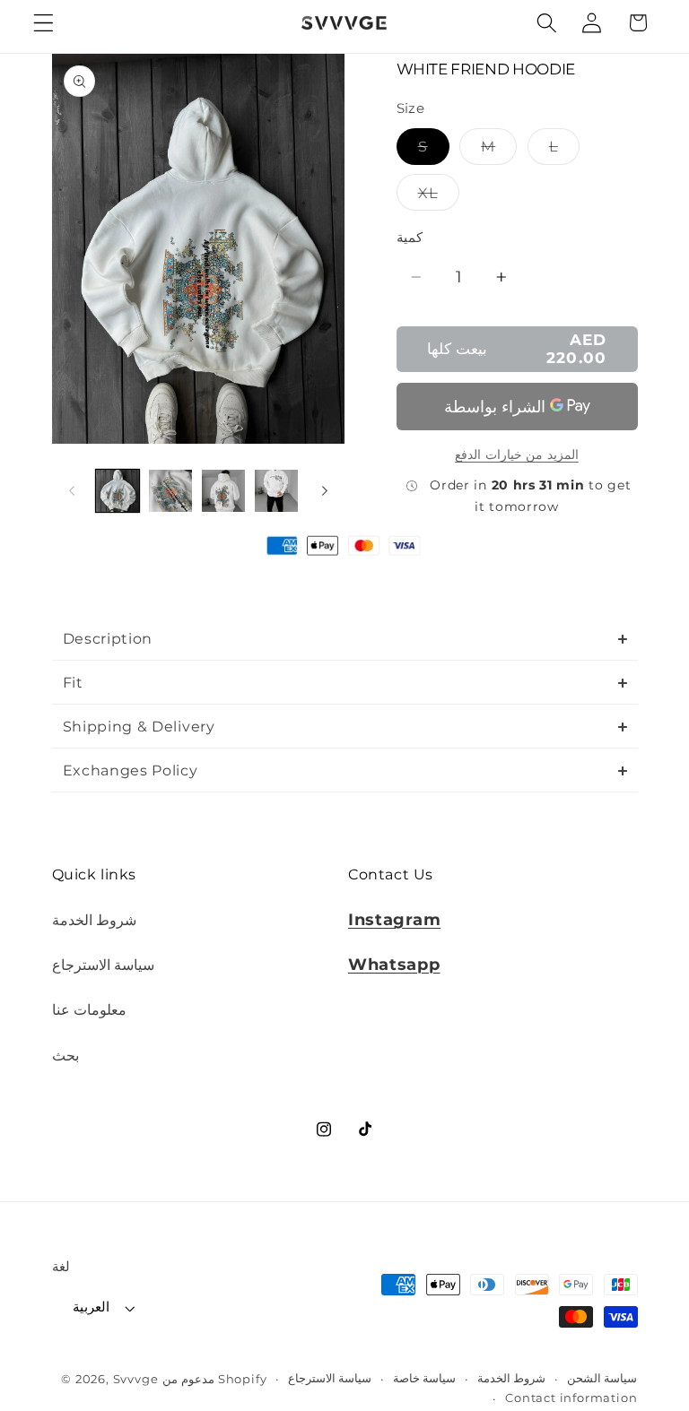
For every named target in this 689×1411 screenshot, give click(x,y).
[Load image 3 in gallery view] (223, 491)
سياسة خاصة (425, 1378)
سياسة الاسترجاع (103, 965)
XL (438, 197)
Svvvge (136, 1379)
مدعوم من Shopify (214, 1379)
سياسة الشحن (602, 1378)
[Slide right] (324, 490)
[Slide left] (72, 490)
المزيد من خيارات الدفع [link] (517, 454)
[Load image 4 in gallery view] (276, 491)
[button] (43, 23)
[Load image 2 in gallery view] (170, 491)
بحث (65, 1055)
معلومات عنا (89, 1009)
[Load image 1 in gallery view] (117, 491)
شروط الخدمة (94, 920)
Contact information (571, 1398)
